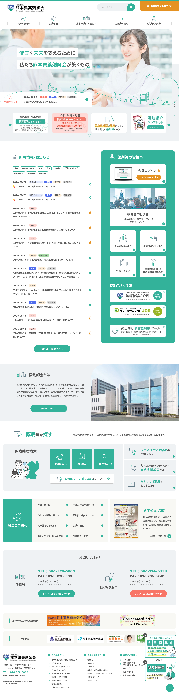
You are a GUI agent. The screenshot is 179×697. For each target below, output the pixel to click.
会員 (48, 168)
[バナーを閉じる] (145, 635)
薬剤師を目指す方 (71, 168)
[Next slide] (168, 125)
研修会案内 (18, 173)
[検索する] (131, 7)
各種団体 (43, 173)
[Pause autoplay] (167, 102)
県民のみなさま (28, 168)
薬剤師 (57, 168)
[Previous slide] (10, 125)
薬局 (40, 168)
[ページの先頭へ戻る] (170, 688)
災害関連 (31, 173)
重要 (16, 168)
